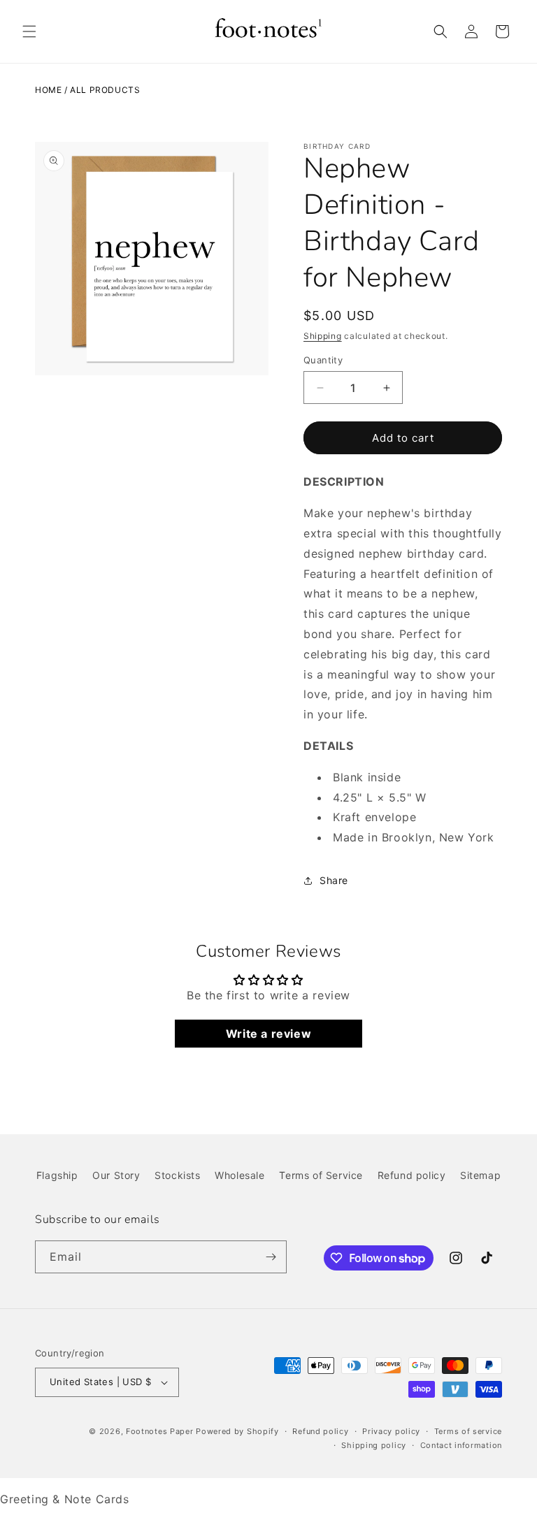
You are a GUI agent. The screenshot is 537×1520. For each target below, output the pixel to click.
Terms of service (468, 1431)
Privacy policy (391, 1431)
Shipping (322, 336)
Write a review (268, 1034)
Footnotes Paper (160, 1431)
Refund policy (412, 1175)
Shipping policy (373, 1445)
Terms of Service (321, 1175)
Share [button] (334, 880)
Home (48, 90)
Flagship (57, 1175)
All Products (105, 90)
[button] (29, 31)
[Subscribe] (270, 1256)
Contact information (461, 1445)
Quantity (323, 359)
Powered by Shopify (237, 1431)
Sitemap (480, 1175)
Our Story (116, 1175)
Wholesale (239, 1175)
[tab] (402, 746)
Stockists (177, 1175)
